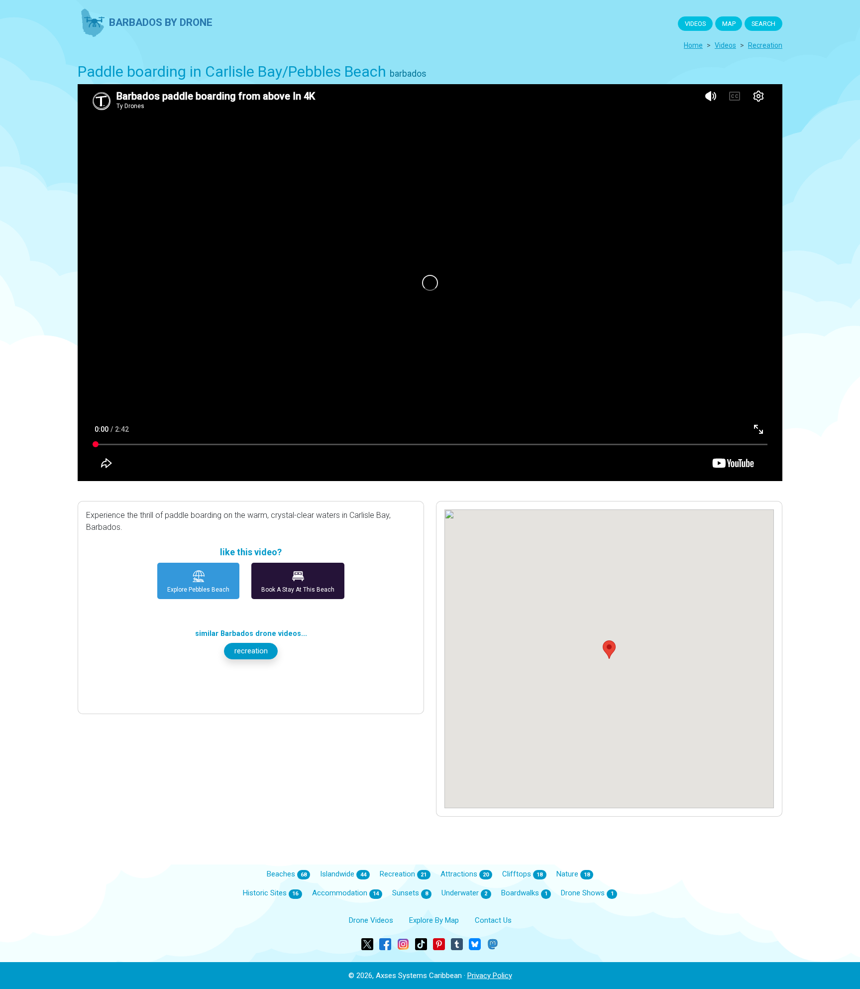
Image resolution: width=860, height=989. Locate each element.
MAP (729, 23)
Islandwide (343, 873)
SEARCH (763, 23)
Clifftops (522, 873)
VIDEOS (695, 23)
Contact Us (493, 920)
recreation (765, 45)
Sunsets (410, 892)
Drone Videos (371, 920)
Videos (725, 45)
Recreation (403, 873)
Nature (573, 873)
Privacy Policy (489, 975)
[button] (609, 649)
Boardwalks (524, 892)
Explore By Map (434, 920)
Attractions (464, 873)
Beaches (287, 873)
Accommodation (345, 892)
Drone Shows (587, 892)
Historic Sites (270, 892)
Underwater (464, 892)
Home (693, 45)
